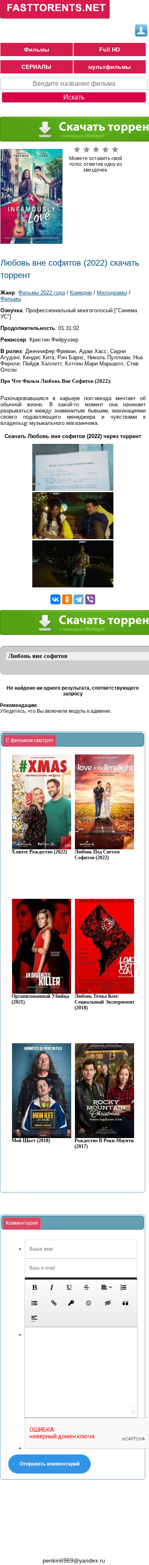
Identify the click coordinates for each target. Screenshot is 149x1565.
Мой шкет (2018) (31, 1140)
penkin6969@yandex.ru (74, 1560)
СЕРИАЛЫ (36, 67)
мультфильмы (109, 67)
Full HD (109, 49)
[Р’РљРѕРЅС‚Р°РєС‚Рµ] (55, 599)
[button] (34, 1287)
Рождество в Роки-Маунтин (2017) (105, 1143)
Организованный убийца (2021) (40, 999)
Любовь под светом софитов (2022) (97, 854)
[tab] (29, 741)
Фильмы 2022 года (41, 293)
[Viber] (90, 599)
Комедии (81, 293)
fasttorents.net (45, 1545)
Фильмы (36, 49)
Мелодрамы (112, 293)
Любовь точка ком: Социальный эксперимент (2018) (104, 1002)
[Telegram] (79, 599)
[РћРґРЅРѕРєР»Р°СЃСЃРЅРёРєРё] (67, 599)
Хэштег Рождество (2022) (39, 852)
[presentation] (29, 741)
